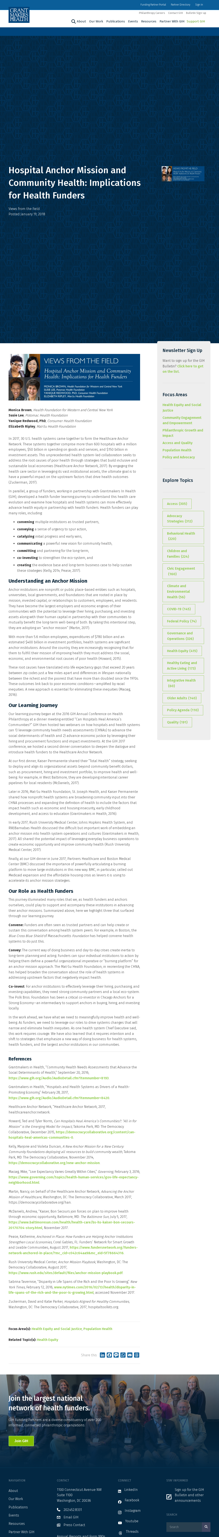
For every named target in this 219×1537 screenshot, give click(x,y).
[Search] (73, 21)
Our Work (96, 21)
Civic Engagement (181, 571)
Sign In (199, 4)
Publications (115, 21)
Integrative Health (181, 683)
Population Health (97, 1329)
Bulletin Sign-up (196, 13)
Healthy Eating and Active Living (182, 665)
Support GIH (196, 21)
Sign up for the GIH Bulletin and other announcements (189, 1495)
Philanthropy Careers (152, 13)
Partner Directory (180, 4)
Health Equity (47, 1340)
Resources (148, 21)
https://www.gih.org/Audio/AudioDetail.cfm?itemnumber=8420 (59, 1098)
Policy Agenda (183, 710)
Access (177, 504)
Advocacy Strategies (179, 519)
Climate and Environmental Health (178, 591)
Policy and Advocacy (179, 457)
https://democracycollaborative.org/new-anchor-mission (54, 1163)
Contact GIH (175, 13)
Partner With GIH (172, 21)
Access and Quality (177, 443)
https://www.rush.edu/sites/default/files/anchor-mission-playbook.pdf (66, 1273)
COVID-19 (179, 609)
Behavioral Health (181, 536)
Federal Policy (182, 621)
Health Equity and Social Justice (57, 1329)
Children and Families (178, 554)
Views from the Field (24, 209)
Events (133, 21)
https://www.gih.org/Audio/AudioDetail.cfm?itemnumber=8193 (59, 1078)
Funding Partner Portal (153, 4)
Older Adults (182, 698)
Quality (177, 722)
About (81, 21)
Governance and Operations (180, 636)
